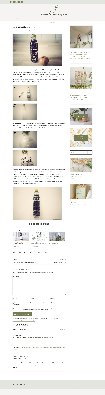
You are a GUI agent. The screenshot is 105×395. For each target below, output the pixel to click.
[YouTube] (14, 2)
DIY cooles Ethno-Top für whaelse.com (24, 261)
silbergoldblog (18, 329)
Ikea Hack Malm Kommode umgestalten (80, 205)
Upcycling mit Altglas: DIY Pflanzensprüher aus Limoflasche (19, 243)
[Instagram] (11, 2)
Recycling (41, 252)
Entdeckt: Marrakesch (59, 261)
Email (33, 298)
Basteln (15, 252)
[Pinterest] (16, 2)
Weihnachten (24, 19)
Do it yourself (27, 252)
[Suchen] (90, 152)
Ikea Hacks (57, 19)
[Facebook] (21, 2)
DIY (20, 252)
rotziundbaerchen (19, 356)
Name (15, 298)
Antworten (62, 329)
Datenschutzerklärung (70, 391)
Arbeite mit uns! (87, 391)
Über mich (90, 19)
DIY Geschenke (48, 19)
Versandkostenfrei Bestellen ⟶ (81, 104)
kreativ (34, 252)
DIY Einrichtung (24, 30)
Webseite (52, 298)
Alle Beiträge (15, 19)
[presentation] (81, 165)
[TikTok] (19, 2)
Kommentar (16, 276)
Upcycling (65, 19)
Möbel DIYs (33, 19)
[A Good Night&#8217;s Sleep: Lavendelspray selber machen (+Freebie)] (39, 236)
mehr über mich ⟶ (81, 63)
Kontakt (80, 391)
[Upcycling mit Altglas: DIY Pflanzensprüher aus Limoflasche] (21, 236)
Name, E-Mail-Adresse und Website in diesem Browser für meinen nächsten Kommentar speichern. (37, 303)
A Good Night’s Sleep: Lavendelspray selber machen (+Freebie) (38, 243)
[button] (30, 224)
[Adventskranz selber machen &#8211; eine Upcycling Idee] (57, 236)
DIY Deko (40, 19)
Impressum (52, 22)
